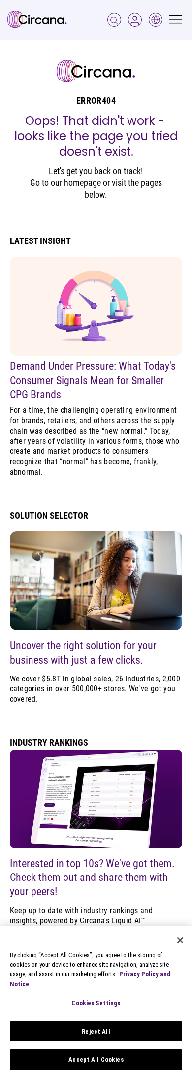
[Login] (114, 20)
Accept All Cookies (95, 1059)
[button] (135, 20)
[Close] (180, 940)
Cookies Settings (95, 1003)
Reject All (96, 1031)
